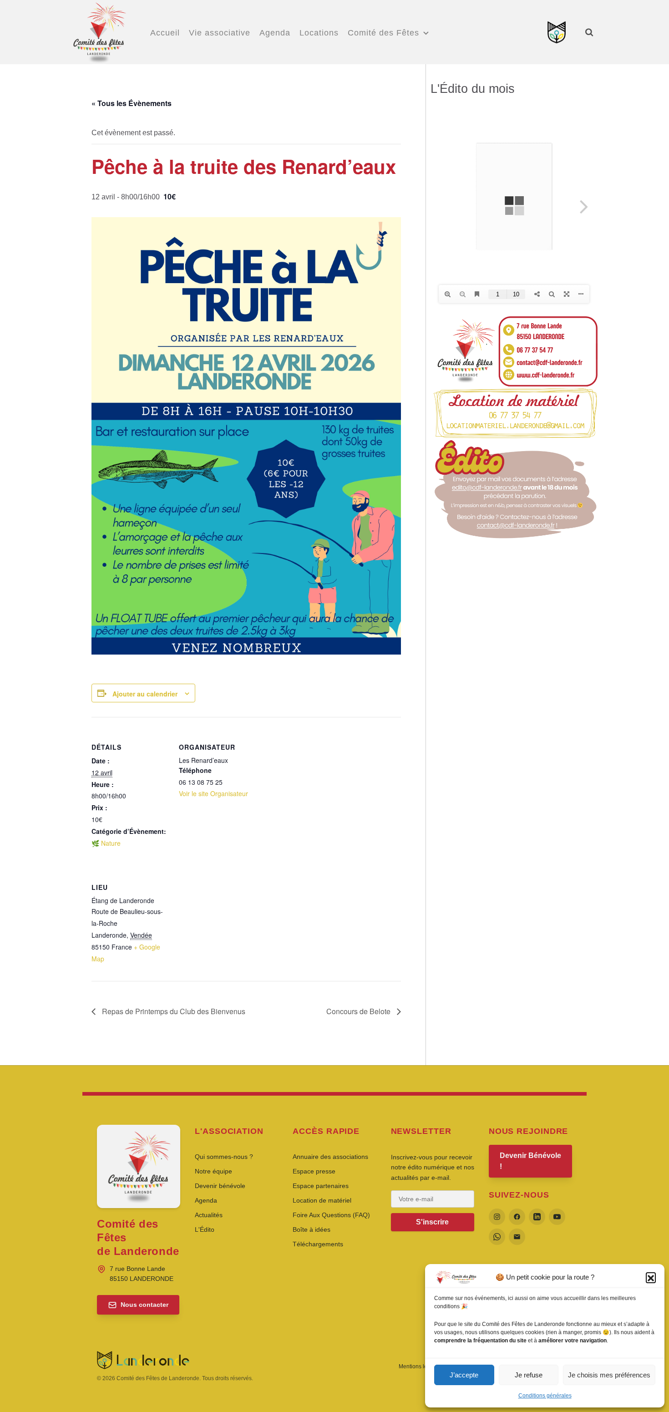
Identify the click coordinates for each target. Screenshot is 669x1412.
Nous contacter (144, 1304)
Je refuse (528, 1375)
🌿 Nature (106, 843)
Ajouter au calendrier (144, 693)
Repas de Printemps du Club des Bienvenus (172, 1011)
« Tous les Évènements (131, 103)
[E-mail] (517, 1237)
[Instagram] (497, 1217)
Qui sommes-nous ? (224, 1156)
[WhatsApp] (497, 1237)
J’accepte (464, 1375)
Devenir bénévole (220, 1185)
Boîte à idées (311, 1229)
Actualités (209, 1215)
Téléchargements (318, 1244)
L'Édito (204, 1229)
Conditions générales (545, 1395)
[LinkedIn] (537, 1217)
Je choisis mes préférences (609, 1375)
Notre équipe (213, 1171)
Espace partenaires (321, 1185)
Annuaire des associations (330, 1156)
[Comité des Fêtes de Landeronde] (99, 31)
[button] (650, 1277)
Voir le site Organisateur (213, 793)
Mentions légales (420, 1366)
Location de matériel (322, 1200)
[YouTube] (557, 1217)
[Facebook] (517, 1217)
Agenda (206, 1200)
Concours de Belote (359, 1011)
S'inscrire (432, 1222)
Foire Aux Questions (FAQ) (331, 1215)
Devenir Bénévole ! (530, 1161)
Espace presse (314, 1171)
